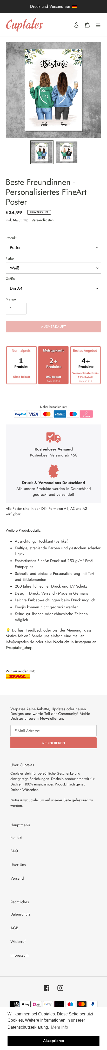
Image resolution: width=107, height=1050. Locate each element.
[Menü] (98, 24)
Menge (11, 299)
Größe (10, 278)
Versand (17, 878)
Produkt (11, 237)
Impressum (19, 955)
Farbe (10, 258)
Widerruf (17, 941)
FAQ (14, 851)
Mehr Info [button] (59, 1027)
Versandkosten (42, 220)
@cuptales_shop (19, 647)
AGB (14, 928)
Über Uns (18, 865)
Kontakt (16, 837)
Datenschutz (20, 914)
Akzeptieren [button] (53, 1041)
